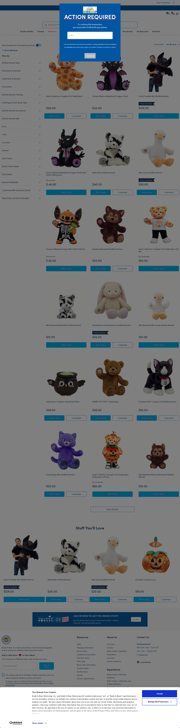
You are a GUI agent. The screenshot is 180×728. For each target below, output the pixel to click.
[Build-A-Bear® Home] (90, 9)
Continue (90, 55)
